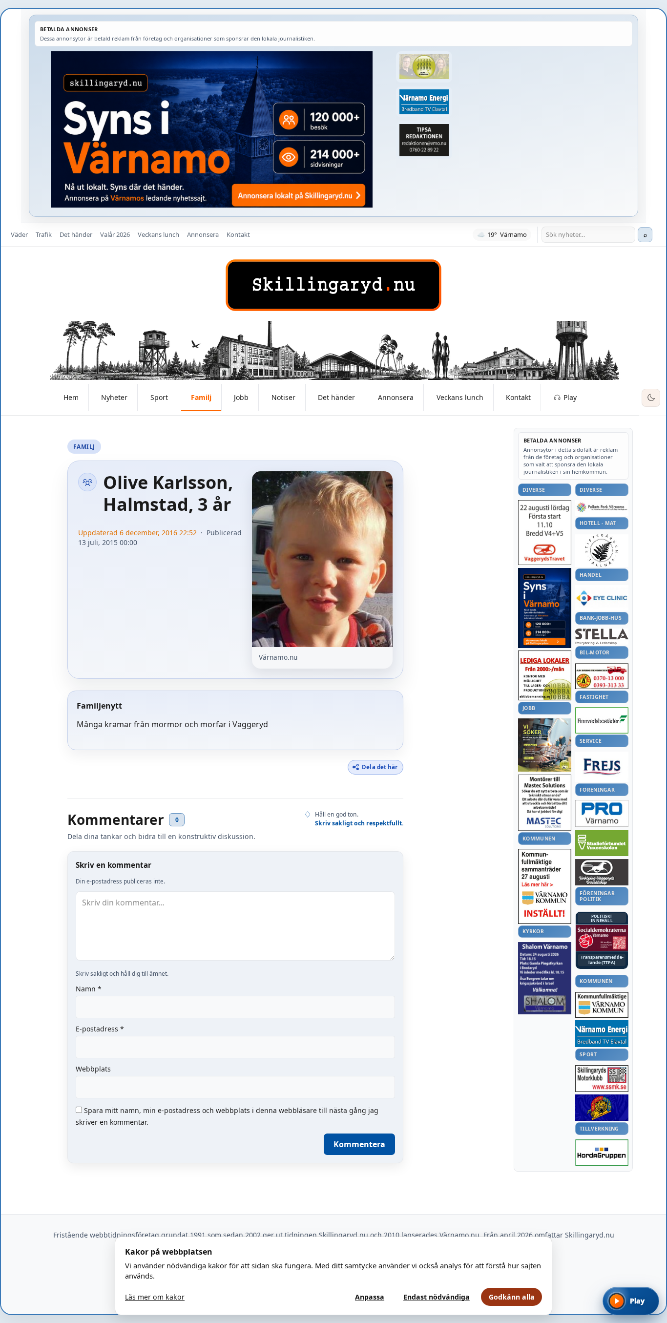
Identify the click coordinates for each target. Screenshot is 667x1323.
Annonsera (203, 234)
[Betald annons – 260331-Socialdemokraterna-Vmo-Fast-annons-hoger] (602, 938)
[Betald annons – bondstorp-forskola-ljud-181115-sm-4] (424, 140)
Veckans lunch (158, 234)
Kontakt (238, 234)
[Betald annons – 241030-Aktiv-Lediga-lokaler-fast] (544, 675)
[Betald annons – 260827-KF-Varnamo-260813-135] (544, 886)
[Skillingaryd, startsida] (333, 285)
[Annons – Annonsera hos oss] (544, 608)
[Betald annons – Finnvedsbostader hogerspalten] (601, 720)
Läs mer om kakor (155, 1297)
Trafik (44, 234)
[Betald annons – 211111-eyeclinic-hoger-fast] (601, 597)
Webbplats (93, 1068)
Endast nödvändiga (436, 1297)
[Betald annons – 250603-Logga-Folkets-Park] (601, 507)
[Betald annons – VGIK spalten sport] (601, 1107)
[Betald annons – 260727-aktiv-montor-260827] (544, 745)
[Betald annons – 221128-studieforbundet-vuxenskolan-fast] (601, 843)
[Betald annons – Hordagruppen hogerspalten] (601, 1152)
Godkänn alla (512, 1297)
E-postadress (100, 1028)
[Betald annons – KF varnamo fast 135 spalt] (601, 1005)
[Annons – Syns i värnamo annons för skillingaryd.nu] (212, 129)
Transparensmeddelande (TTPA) (602, 960)
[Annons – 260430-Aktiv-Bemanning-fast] (424, 67)
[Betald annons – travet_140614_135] (601, 872)
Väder (19, 234)
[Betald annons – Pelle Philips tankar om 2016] (424, 102)
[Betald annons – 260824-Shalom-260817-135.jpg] (544, 978)
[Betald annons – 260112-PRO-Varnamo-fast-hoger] (601, 813)
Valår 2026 (115, 234)
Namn (89, 988)
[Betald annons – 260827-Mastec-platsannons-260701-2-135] (544, 803)
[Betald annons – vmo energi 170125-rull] (601, 1033)
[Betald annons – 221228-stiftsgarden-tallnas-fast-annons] (601, 550)
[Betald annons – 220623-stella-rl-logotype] (601, 637)
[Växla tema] (651, 398)
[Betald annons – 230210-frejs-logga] (601, 767)
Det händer (76, 234)
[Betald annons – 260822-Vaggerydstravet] (544, 532)
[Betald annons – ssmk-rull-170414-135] (601, 1078)
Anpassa (369, 1297)
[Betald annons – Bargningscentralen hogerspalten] (601, 676)
